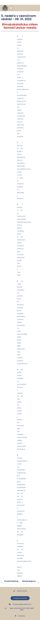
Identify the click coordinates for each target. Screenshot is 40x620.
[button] (11, 8)
